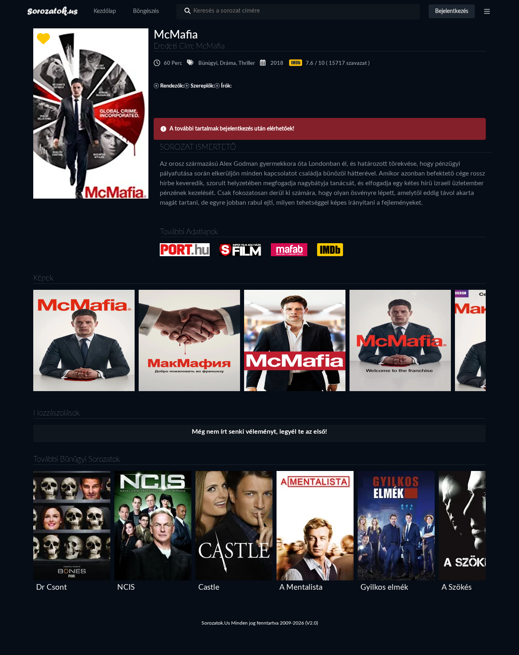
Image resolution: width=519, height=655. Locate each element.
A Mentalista (300, 587)
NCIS (126, 587)
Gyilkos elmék (384, 587)
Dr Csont (51, 587)
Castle (208, 587)
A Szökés (457, 587)
